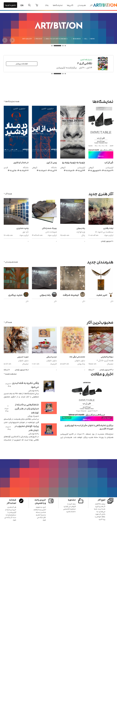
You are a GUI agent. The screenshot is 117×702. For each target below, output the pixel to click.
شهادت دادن (51, 231)
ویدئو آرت (80, 231)
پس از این (52, 162)
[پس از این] (44, 157)
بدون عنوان (80, 360)
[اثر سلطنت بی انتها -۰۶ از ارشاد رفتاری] (100, 211)
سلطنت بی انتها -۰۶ (104, 231)
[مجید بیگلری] (16, 278)
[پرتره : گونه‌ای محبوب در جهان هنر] (49, 433)
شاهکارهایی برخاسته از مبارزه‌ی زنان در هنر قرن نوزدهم (27, 408)
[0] (36, 5)
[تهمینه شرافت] (72, 278)
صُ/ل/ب (108, 162)
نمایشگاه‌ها (58, 5)
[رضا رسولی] (44, 278)
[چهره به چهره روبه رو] (72, 157)
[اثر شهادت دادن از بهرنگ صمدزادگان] (44, 211)
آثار (91, 5)
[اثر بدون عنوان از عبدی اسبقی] (44, 340)
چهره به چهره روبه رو (73, 162)
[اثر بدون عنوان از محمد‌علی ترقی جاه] (72, 340)
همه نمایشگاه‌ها (12, 101)
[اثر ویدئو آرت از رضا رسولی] (72, 211)
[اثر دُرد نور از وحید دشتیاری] (16, 211)
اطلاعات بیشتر (22, 63)
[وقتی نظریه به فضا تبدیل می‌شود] (49, 390)
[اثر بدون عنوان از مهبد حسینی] (16, 340)
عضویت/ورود (10, 4)
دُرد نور (25, 231)
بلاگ (47, 5)
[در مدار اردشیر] (16, 157)
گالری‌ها (70, 5)
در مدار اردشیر (21, 162)
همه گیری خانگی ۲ (105, 360)
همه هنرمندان (11, 261)
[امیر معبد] (100, 278)
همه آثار (8, 193)
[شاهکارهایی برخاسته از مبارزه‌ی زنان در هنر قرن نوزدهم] (49, 411)
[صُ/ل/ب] (100, 157)
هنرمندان (81, 5)
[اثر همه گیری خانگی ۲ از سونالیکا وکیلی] (100, 340)
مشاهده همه (11, 373)
